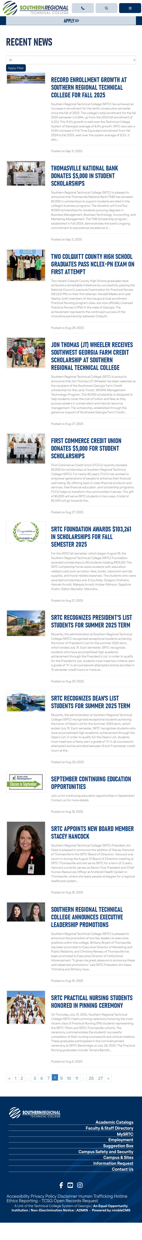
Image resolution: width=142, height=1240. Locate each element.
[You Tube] (70, 1184)
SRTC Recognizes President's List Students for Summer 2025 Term (91, 621)
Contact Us (122, 1169)
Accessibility (18, 1196)
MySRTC (125, 1134)
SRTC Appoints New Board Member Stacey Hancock (92, 832)
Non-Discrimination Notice (52, 1209)
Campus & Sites (118, 1157)
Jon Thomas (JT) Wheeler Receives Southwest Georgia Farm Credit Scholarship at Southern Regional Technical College (92, 355)
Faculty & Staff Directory (109, 1128)
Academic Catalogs (114, 1122)
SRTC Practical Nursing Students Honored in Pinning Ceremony (92, 1001)
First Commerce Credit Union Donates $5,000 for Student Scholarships (86, 447)
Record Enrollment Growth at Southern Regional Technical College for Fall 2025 (89, 86)
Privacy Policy (43, 1196)
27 (100, 1078)
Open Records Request (76, 1200)
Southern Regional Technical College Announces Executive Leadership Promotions (87, 916)
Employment (120, 1139)
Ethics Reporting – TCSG (30, 1200)
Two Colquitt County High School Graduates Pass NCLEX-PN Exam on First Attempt (92, 263)
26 (91, 1078)
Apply (69, 20)
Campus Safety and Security (105, 1151)
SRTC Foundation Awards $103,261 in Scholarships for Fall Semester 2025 (91, 536)
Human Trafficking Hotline (102, 1196)
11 (76, 1078)
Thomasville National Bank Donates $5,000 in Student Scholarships (84, 175)
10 (69, 1078)
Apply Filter (16, 68)
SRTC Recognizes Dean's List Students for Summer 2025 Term (90, 701)
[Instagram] (80, 1184)
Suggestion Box (118, 1145)
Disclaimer (67, 1196)
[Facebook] (61, 1184)
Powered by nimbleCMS (111, 1209)
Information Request (113, 1163)
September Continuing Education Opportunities (91, 782)
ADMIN (82, 1209)
